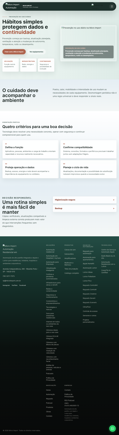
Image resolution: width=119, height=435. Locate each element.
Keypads (49, 399)
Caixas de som (70, 250)
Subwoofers (69, 254)
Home (48, 390)
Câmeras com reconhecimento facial (52, 359)
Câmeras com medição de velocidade (51, 350)
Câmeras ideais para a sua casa (52, 331)
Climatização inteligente (51, 269)
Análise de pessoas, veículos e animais (53, 367)
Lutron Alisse (88, 272)
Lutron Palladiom (89, 276)
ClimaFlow (87, 307)
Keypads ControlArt (90, 285)
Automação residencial (50, 251)
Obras (48, 412)
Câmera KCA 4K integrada (52, 337)
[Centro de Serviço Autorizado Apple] (99, 6)
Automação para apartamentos (89, 258)
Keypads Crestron (89, 294)
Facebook (22, 285)
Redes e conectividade (51, 290)
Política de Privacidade (50, 379)
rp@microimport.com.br (12, 281)
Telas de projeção (71, 269)
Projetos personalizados (88, 321)
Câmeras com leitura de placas (52, 343)
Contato (49, 416)
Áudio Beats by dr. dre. (108, 257)
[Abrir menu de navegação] (111, 6)
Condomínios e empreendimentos (53, 302)
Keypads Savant (89, 298)
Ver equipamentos (36, 52)
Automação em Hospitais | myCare (53, 257)
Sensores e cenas (89, 315)
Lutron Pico (87, 281)
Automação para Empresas (52, 263)
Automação (50, 394)
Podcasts (49, 373)
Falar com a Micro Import (14, 52)
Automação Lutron (90, 268)
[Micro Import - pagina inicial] (12, 249)
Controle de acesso (90, 311)
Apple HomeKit (88, 263)
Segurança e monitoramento (52, 296)
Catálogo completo (71, 273)
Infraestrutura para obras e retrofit (53, 284)
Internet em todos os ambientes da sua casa (53, 324)
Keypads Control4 (89, 289)
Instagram (6, 285)
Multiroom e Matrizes (68, 264)
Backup (58, 208)
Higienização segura (65, 200)
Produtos (49, 407)
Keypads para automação (88, 252)
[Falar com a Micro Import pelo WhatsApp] (112, 428)
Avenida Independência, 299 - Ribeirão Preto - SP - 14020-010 (20, 270)
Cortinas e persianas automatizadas (51, 276)
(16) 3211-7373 (9, 276)
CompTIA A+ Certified (106, 271)
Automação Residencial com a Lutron (108, 264)
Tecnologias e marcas (51, 308)
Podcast (49, 403)
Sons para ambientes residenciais (50, 315)
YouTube (14, 285)
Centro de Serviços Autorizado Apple (108, 251)
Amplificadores (70, 258)
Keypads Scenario (90, 302)
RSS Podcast (69, 400)
